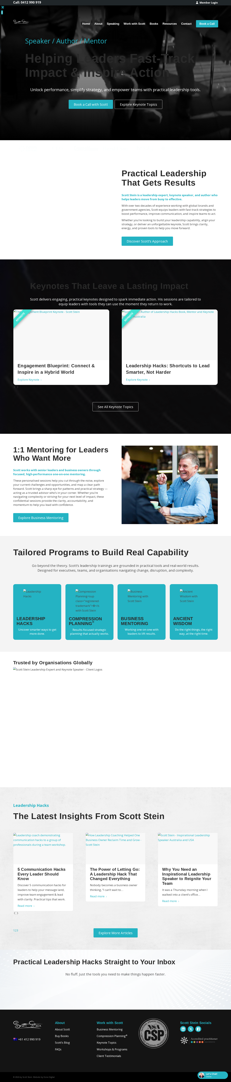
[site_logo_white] (21, 24)
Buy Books (62, 1036)
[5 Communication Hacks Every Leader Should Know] (43, 848)
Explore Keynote (28, 380)
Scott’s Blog (62, 1042)
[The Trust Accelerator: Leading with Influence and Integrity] (61, 334)
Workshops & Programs (112, 1049)
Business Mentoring (110, 1029)
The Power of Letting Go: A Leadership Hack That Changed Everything (115, 874)
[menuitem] (206, 3)
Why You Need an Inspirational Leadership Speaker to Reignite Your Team (186, 876)
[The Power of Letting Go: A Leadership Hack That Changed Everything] (115, 848)
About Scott (62, 1029)
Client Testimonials (109, 1056)
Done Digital (49, 1077)
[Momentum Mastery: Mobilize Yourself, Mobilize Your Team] (170, 334)
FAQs (58, 1049)
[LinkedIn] (183, 1029)
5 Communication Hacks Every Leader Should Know (41, 874)
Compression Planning (112, 1036)
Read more (25, 906)
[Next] (17, 387)
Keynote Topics (106, 1042)
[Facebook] (198, 1029)
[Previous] (14, 387)
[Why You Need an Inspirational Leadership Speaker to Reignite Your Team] (188, 848)
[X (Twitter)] (191, 1029)
